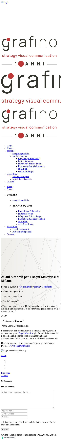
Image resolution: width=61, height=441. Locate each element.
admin (37, 287)
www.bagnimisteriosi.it (19, 346)
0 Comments (46, 287)
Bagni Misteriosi (26, 333)
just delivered (25, 287)
